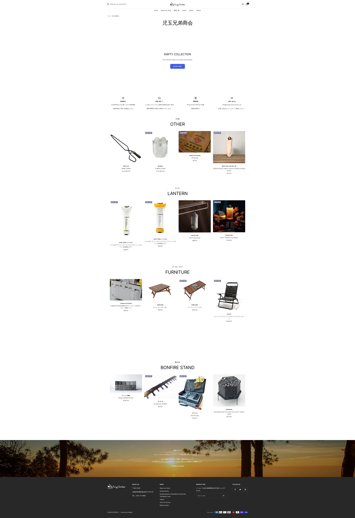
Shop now (177, 66)
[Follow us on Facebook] (235, 489)
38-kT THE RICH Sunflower (229, 238)
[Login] (243, 4)
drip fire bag (195, 415)
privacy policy (164, 491)
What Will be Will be (229, 166)
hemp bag (194, 158)
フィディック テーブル (195, 307)
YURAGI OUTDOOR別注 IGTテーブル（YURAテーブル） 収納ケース (126, 307)
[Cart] (247, 4)
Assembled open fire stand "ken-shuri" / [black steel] (229, 413)
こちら (131, 108)
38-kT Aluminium (194, 238)
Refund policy (164, 505)
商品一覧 (176, 10)
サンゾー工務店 (126, 395)
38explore (194, 235)
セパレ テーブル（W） (160, 307)
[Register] (223, 495)
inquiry (198, 10)
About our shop (166, 10)
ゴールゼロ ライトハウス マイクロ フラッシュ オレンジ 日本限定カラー (160, 242)
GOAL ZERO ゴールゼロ (126, 242)
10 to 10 (160, 401)
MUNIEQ (160, 166)
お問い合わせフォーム (225, 108)
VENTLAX (126, 166)
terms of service (165, 502)
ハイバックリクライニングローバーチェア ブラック (229, 317)
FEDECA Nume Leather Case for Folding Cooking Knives (229, 170)
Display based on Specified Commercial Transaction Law (173, 495)
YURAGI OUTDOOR (195, 155)
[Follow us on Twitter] (240, 489)
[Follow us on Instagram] (245, 489)
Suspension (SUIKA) (160, 404)
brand (184, 10)
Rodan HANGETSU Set (126, 398)
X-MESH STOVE (160, 168)
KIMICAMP (160, 305)
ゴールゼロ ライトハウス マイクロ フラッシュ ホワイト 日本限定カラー (126, 246)
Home (109, 16)
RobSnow (229, 409)
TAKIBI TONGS (126, 168)
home (156, 10)
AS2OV (229, 314)
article (191, 10)
